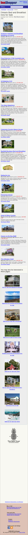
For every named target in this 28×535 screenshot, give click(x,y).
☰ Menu (3, 6)
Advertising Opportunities (14, 521)
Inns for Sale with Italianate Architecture (12, 287)
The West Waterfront (8, 105)
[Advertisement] (14, 457)
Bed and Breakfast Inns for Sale (14, 507)
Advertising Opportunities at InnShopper (14, 501)
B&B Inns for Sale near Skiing (12, 421)
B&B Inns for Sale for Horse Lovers (12, 337)
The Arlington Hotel (7, 259)
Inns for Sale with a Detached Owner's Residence (12, 388)
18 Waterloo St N (6, 81)
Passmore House (7, 195)
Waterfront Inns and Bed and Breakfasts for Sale (12, 304)
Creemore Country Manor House (12, 129)
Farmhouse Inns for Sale (12, 405)
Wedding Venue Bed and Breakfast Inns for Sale (12, 354)
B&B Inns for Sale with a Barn (12, 371)
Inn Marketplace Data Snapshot (14, 513)
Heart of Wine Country (8, 215)
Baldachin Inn (5, 175)
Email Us (10, 520)
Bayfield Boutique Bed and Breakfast (13, 151)
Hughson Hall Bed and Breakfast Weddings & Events (12, 34)
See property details (5, 44)
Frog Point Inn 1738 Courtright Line (12, 58)
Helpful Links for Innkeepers (13, 515)
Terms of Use (22, 532)
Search (25, 7)
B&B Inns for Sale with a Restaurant (12, 321)
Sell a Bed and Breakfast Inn (13, 508)
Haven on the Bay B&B (8, 236)
